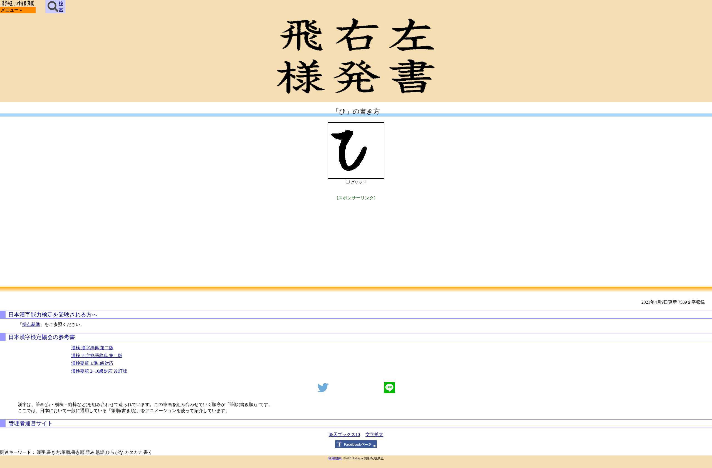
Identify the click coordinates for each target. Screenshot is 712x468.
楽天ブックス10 (344, 434)
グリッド (358, 182)
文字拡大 (374, 434)
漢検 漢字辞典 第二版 (92, 347)
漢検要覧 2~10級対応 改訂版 (99, 371)
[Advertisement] (356, 241)
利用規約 (335, 458)
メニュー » (11, 10)
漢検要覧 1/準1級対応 (92, 363)
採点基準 (31, 324)
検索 (61, 6)
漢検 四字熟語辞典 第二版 (96, 355)
